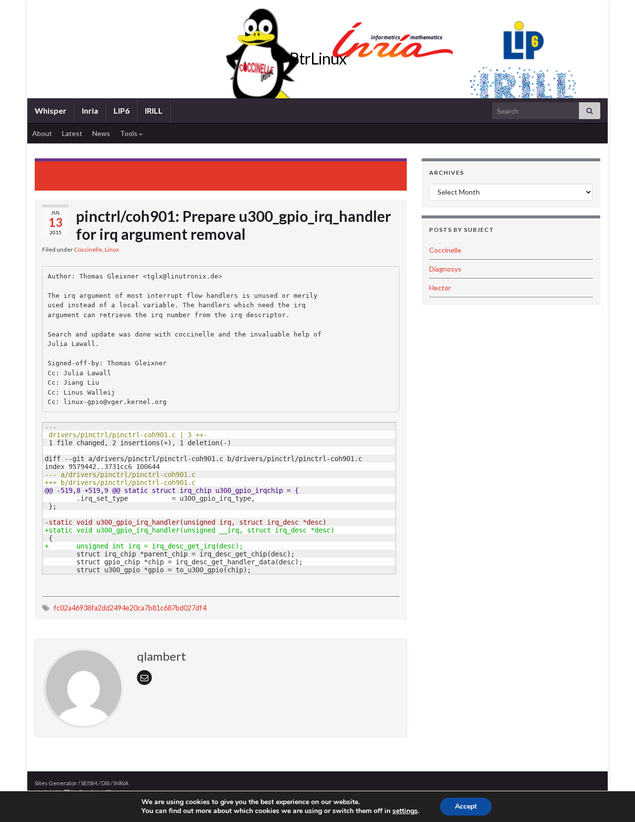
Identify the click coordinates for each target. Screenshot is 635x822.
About (42, 133)
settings (405, 811)
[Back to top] (612, 799)
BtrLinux (317, 58)
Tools (129, 133)
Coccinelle (88, 249)
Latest (72, 133)
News (101, 133)
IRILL (154, 110)
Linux (112, 249)
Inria (90, 110)
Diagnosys (445, 269)
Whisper (50, 110)
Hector (440, 287)
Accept (466, 806)
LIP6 (121, 110)
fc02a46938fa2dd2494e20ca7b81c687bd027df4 (130, 608)
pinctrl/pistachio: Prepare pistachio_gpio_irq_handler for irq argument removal (318, 174)
